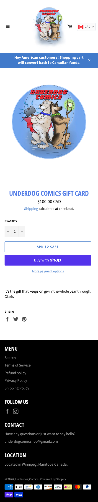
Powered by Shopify (53, 479)
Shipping (31, 208)
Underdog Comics (27, 479)
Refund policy (15, 373)
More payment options (48, 271)
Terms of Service (18, 365)
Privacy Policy (16, 380)
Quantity (11, 221)
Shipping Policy (17, 388)
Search (10, 358)
